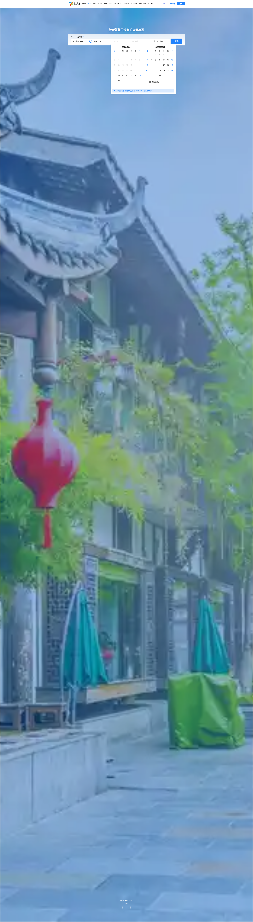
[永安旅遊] (74, 3)
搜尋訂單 (172, 4)
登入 (180, 4)
